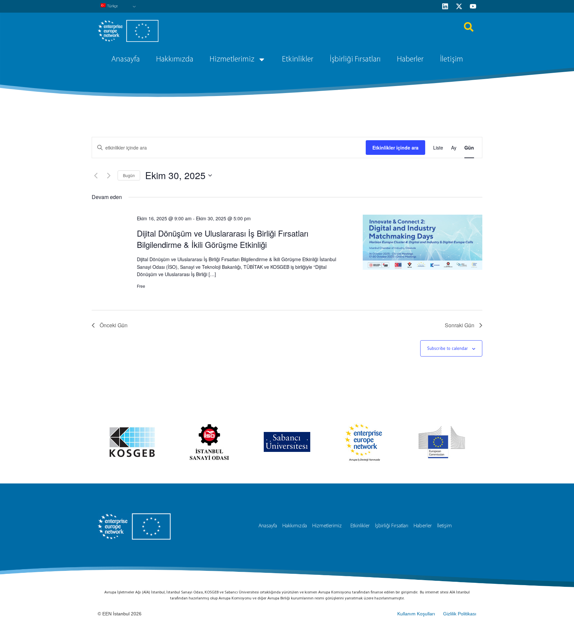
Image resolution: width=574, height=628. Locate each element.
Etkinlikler (297, 59)
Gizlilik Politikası (459, 613)
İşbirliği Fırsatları (355, 59)
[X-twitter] (459, 6)
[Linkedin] (445, 6)
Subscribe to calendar (447, 348)
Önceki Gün (114, 325)
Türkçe (112, 6)
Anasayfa (125, 59)
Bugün (129, 175)
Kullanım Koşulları (416, 613)
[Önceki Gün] (96, 175)
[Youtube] (473, 6)
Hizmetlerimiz (232, 59)
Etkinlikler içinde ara (395, 147)
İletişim (451, 59)
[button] (468, 27)
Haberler (410, 59)
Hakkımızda (174, 59)
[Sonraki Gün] (109, 175)
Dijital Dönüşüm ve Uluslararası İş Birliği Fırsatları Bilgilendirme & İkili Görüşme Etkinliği (222, 238)
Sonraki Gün (459, 325)
